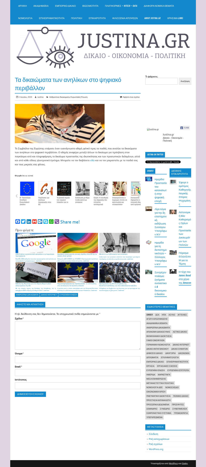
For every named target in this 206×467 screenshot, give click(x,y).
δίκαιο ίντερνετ (49, 295)
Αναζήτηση (185, 81)
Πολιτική (76, 18)
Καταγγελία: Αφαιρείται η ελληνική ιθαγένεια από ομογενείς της (137, 201)
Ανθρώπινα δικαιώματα (59, 97)
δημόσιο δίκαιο (154, 353)
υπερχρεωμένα (154, 417)
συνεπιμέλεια (180, 409)
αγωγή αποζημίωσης (157, 319)
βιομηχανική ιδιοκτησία (158, 336)
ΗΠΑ (164, 314)
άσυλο (172, 314)
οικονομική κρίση (155, 391)
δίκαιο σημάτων (179, 349)
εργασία (150, 366)
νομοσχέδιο (172, 387)
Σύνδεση (153, 434)
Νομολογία (25, 18)
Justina (40, 97)
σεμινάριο (151, 409)
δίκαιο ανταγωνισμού (157, 349)
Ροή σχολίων (156, 444)
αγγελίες (182, 314)
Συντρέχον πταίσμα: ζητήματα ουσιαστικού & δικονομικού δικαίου (161, 283)
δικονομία (183, 353)
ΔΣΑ (157, 314)
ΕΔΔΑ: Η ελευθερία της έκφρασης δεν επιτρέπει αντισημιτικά (101, 201)
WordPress (173, 463)
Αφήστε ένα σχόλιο (131, 97)
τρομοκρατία (181, 413)
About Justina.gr (152, 18)
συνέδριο (165, 409)
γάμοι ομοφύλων (155, 340)
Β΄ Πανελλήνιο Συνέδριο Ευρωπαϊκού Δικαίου (25, 201)
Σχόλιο (19, 318)
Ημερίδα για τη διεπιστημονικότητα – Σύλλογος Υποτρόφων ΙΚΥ (161, 253)
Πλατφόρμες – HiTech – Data (121, 5)
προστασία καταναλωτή (158, 400)
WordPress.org (156, 449)
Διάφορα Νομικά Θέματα (159, 5)
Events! (150, 171)
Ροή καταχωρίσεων (159, 439)
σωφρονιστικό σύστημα (158, 413)
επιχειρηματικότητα (177, 362)
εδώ (92, 160)
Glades (185, 463)
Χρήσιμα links (175, 18)
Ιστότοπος (21, 380)
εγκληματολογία (170, 357)
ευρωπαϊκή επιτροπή (178, 370)
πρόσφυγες (178, 404)
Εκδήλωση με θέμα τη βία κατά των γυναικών (82, 200)
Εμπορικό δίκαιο (65, 5)
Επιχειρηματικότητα (51, 18)
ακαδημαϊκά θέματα (156, 323)
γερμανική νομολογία (158, 344)
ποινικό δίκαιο (180, 396)
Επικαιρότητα (97, 18)
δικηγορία (170, 353)
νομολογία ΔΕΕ (154, 387)
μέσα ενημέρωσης (156, 379)
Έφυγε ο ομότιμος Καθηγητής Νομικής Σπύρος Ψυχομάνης (185, 193)
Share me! (70, 222)
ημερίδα (150, 374)
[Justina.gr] (154, 129)
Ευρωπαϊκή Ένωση (79, 97)
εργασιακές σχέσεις (167, 366)
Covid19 (149, 314)
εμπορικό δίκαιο (155, 362)
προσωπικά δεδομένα (157, 404)
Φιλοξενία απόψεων (125, 18)
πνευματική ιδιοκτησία (158, 396)
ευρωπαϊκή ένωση (68, 295)
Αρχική (22, 5)
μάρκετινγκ (164, 374)
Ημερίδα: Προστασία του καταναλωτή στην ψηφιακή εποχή (161, 190)
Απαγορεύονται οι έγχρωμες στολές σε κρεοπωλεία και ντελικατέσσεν (119, 201)
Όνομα (19, 353)
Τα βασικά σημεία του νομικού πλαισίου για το (63, 200)
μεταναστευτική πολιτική (160, 383)
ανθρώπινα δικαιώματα (27, 295)
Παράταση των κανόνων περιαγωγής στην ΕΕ (44, 201)
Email (18, 367)
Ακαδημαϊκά (40, 5)
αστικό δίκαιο (180, 332)
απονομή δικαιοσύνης (158, 332)
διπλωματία (152, 357)
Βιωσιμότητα (90, 5)
